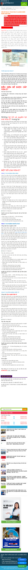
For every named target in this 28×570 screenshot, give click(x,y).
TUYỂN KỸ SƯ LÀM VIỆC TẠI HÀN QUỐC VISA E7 (12, 382)
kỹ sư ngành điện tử (12, 294)
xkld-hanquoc (9, 8)
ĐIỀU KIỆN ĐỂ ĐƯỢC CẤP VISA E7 (14, 88)
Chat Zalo (22, 562)
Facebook (22, 559)
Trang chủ (3, 8)
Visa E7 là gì (6, 27)
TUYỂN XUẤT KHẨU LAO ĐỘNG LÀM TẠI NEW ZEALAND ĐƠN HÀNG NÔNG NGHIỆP (16, 484)
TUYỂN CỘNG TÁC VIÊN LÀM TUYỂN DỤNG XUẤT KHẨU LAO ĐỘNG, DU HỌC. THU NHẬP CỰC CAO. (16, 437)
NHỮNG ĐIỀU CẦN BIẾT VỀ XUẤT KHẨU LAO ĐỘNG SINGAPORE (16, 457)
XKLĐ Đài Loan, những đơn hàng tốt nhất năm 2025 (16, 464)
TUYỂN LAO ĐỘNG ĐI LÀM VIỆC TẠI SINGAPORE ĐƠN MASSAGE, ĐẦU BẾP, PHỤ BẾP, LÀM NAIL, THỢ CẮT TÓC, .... (17, 471)
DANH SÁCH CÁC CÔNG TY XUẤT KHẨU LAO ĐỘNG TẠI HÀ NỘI (16, 430)
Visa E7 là (3, 30)
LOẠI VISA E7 (14, 170)
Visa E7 (6, 16)
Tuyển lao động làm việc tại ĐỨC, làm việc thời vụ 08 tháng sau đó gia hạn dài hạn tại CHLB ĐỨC (17, 451)
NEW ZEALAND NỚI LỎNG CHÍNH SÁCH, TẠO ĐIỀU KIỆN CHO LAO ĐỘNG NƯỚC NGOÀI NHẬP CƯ (17, 491)
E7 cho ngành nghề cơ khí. (12, 223)
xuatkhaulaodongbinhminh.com (14, 567)
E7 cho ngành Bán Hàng (11, 173)
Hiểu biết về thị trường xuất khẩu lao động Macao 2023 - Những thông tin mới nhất (16, 443)
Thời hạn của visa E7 (7, 71)
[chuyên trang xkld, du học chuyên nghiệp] (2, 3)
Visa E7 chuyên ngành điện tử (10, 292)
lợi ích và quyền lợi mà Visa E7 (14, 118)
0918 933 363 (4, 0)
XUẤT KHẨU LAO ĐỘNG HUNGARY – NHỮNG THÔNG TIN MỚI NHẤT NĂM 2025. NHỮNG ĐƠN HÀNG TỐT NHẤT (17, 478)
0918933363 (4, 370)
